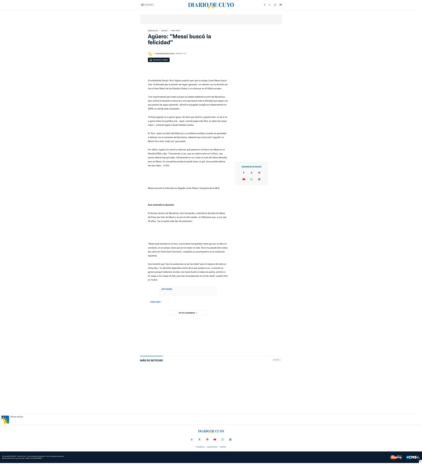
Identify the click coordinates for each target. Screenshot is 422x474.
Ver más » (276, 360)
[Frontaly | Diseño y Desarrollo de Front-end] (396, 457)
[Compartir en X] (274, 20)
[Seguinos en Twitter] (251, 173)
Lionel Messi (175, 30)
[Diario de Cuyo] (211, 4)
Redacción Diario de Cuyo (165, 53)
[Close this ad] (420, 461)
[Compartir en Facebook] (274, 13)
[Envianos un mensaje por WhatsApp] (251, 179)
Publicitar (223, 447)
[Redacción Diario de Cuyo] (150, 53)
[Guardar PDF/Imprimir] (274, 41)
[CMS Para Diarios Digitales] (413, 457)
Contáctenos (200, 447)
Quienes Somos (212, 447)
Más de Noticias (151, 360)
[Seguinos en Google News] (259, 179)
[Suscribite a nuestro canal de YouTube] (280, 5)
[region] (211, 19)
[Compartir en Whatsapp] (274, 27)
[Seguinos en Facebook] (264, 5)
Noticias (164, 30)
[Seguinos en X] (269, 5)
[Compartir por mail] (274, 34)
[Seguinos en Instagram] (275, 5)
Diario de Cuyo (153, 30)
